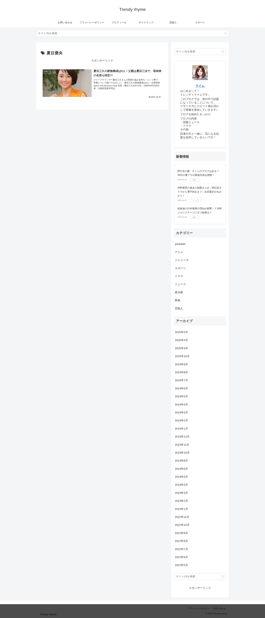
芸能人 (179, 308)
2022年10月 (182, 524)
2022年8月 (181, 541)
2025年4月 (181, 340)
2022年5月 (181, 565)
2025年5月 (181, 332)
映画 (177, 300)
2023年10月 (182, 452)
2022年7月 (181, 549)
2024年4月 (181, 404)
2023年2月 (181, 500)
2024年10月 (182, 356)
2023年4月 (181, 484)
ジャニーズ (182, 260)
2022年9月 (181, 533)
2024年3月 (181, 412)
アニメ (179, 252)
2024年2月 (181, 420)
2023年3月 (181, 492)
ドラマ (179, 276)
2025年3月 (181, 348)
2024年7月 (181, 380)
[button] (225, 33)
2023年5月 (181, 476)
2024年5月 (181, 396)
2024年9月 (181, 364)
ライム (200, 86)
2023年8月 (181, 460)
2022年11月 (182, 516)
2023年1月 (181, 509)
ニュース (180, 284)
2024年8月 (181, 372)
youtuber (180, 244)
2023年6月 (181, 468)
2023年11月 (182, 444)
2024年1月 (181, 428)
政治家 (179, 292)
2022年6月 (181, 557)
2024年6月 (181, 388)
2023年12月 (182, 436)
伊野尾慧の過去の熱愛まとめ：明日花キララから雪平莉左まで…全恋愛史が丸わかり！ (199, 191)
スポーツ (180, 268)
